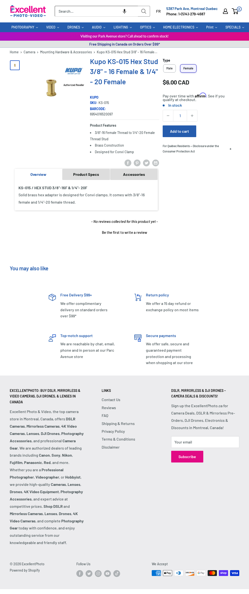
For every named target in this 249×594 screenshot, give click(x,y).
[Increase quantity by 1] (192, 115)
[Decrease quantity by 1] (168, 115)
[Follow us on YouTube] (107, 573)
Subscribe (187, 456)
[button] (124, 11)
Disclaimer (111, 447)
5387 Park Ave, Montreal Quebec (192, 8)
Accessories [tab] (134, 174)
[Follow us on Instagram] (98, 573)
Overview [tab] (38, 174)
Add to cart (179, 131)
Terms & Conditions (118, 439)
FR (158, 11)
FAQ (105, 415)
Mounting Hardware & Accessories (66, 52)
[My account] (225, 11)
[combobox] (96, 11)
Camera (29, 52)
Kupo (94, 97)
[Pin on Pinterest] (137, 162)
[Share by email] (155, 162)
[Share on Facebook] (127, 162)
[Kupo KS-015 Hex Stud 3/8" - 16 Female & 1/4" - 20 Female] (15, 65)
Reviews (109, 407)
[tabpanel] (86, 195)
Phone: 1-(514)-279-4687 (185, 14)
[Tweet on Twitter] (146, 162)
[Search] (144, 11)
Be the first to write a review (124, 232)
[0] (235, 11)
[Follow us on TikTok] (116, 573)
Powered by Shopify (25, 570)
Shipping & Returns (118, 423)
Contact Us (111, 399)
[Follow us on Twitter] (89, 573)
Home (14, 52)
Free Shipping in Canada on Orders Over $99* (124, 44)
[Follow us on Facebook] (79, 573)
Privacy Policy (113, 431)
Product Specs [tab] (86, 174)
